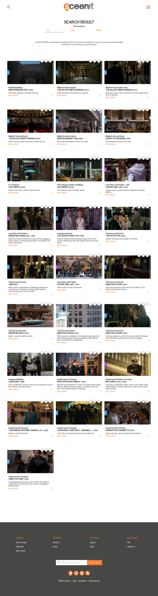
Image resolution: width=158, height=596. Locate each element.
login (92, 547)
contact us (131, 547)
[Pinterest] (82, 575)
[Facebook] (70, 575)
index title (19, 547)
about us (56, 542)
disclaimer (83, 581)
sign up (93, 542)
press (55, 547)
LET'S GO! (95, 562)
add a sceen (20, 551)
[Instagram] (76, 575)
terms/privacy (94, 581)
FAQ (128, 542)
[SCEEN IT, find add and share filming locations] (79, 12)
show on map (21, 542)
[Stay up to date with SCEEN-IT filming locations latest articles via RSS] (87, 575)
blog (74, 581)
